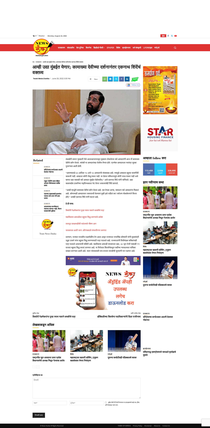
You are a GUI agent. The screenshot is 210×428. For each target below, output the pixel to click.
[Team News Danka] (48, 224)
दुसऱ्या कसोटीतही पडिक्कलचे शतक (122, 357)
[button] (175, 47)
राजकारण (38, 62)
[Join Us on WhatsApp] (135, 79)
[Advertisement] (105, 17)
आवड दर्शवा (149, 164)
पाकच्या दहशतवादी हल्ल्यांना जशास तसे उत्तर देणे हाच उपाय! (52, 196)
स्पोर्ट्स (110, 354)
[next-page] (37, 366)
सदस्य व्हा (172, 164)
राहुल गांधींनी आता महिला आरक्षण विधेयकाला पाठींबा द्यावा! (52, 183)
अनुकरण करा (160, 164)
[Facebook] (168, 36)
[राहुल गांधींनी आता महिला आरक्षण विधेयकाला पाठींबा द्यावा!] (37, 181)
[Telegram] (110, 79)
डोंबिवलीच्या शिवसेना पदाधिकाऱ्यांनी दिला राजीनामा (119, 316)
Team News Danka (41, 78)
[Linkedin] (127, 79)
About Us (157, 426)
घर (33, 62)
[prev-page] (34, 366)
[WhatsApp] (104, 79)
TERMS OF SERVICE (124, 426)
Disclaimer (148, 426)
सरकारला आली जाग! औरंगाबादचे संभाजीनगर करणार (86, 230)
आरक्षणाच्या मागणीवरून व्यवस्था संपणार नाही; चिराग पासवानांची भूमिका (52, 209)
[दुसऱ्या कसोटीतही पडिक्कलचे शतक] (124, 341)
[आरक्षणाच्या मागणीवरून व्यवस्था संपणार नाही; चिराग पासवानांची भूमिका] (37, 206)
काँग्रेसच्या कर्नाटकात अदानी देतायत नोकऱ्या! (53, 171)
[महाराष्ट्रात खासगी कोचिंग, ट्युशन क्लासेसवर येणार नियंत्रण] (86, 341)
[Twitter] (172, 36)
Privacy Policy (137, 426)
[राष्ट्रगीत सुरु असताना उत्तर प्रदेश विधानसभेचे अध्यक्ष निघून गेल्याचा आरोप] (49, 341)
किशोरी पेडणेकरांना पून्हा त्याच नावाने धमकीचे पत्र (85, 210)
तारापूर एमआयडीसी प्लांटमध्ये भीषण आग (81, 224)
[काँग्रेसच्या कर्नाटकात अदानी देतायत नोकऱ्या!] (37, 170)
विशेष (72, 354)
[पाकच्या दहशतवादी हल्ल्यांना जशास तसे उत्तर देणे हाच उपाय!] (37, 194)
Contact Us (166, 426)
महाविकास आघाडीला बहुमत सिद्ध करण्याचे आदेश (84, 217)
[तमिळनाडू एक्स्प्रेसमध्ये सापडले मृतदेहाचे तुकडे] (160, 335)
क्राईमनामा (147, 348)
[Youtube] (175, 36)
